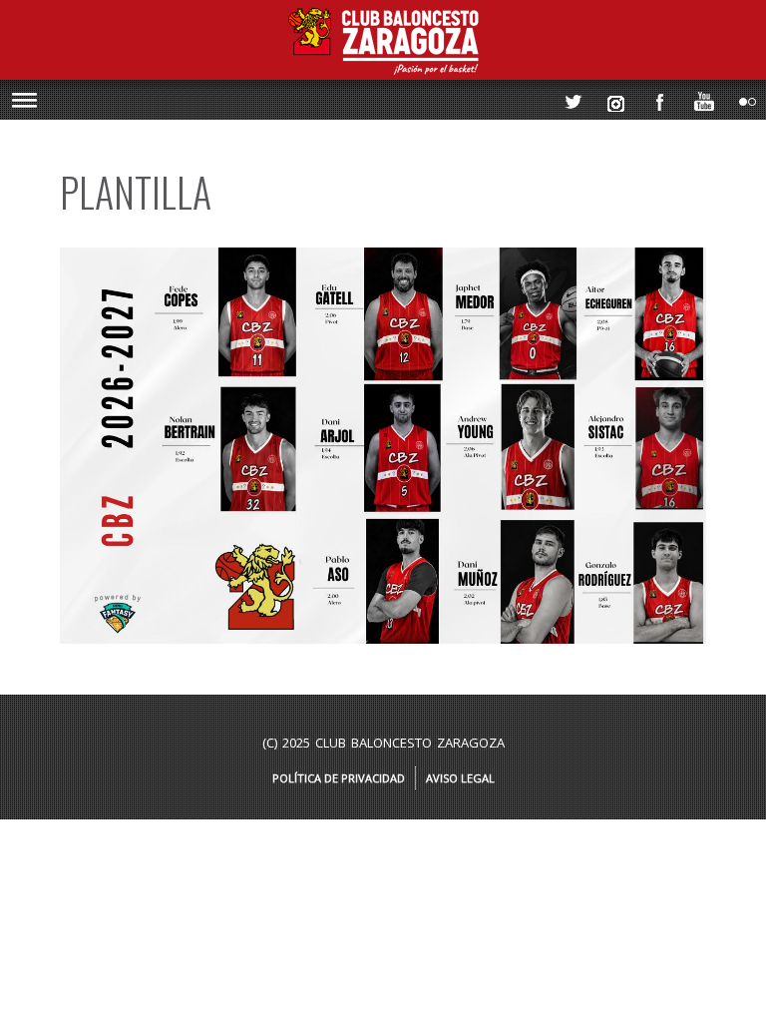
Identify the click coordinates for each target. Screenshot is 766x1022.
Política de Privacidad (338, 777)
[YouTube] (699, 97)
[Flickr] (743, 97)
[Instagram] (611, 97)
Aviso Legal (460, 777)
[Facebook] (655, 97)
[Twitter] (567, 97)
